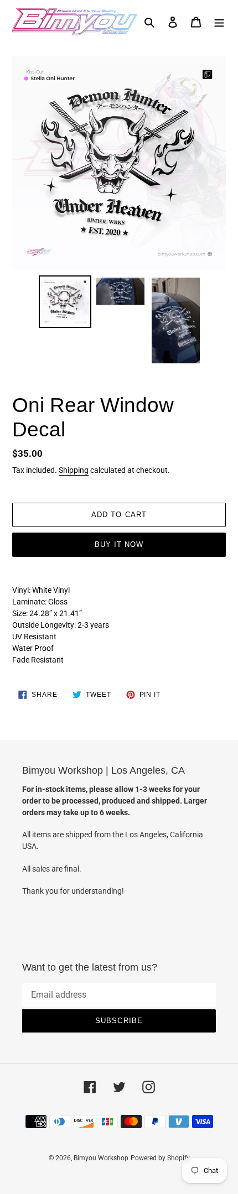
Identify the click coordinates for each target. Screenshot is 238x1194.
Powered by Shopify (160, 1158)
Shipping (74, 470)
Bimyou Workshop (101, 1158)
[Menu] (219, 22)
